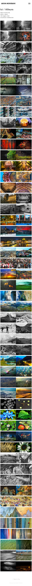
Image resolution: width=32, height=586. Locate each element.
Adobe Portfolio (19, 583)
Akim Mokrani (8, 3)
